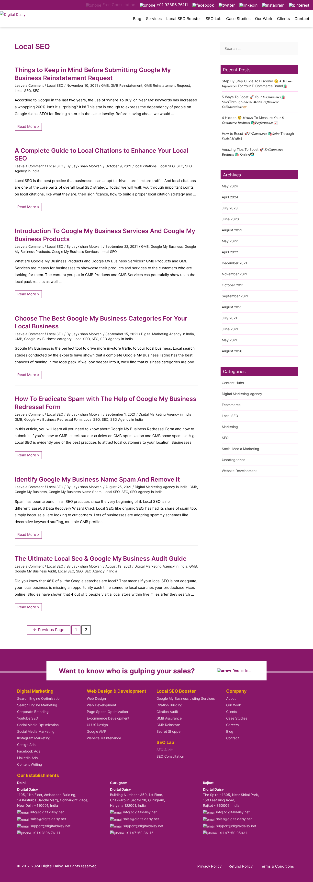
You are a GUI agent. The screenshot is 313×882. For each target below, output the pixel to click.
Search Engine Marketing (37, 705)
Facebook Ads (28, 751)
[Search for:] (259, 48)
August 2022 (232, 230)
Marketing (230, 427)
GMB (105, 85)
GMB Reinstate (168, 725)
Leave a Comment (29, 85)
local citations (145, 166)
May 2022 (230, 241)
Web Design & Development (116, 691)
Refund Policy (241, 866)
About (231, 698)
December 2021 (234, 263)
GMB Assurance (169, 718)
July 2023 (230, 208)
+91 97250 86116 (139, 833)
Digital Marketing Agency (242, 394)
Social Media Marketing (240, 449)
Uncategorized (234, 460)
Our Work (263, 18)
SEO (36, 90)
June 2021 (230, 329)
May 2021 (229, 340)
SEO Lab (214, 18)
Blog (137, 18)
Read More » (29, 126)
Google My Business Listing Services (185, 698)
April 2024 (230, 197)
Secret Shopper (169, 731)
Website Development (239, 471)
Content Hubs (233, 383)
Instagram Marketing (33, 738)
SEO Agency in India (116, 339)
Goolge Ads (26, 744)
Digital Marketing (35, 691)
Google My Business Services (75, 251)
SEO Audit (164, 750)
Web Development (101, 705)
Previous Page (48, 629)
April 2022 (230, 252)
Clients (283, 18)
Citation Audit (167, 712)
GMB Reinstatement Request (167, 85)
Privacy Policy (209, 866)
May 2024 (230, 186)
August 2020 (232, 351)
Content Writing (29, 764)
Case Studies (238, 18)
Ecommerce (231, 405)
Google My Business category (48, 339)
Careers (232, 725)
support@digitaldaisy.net (49, 826)
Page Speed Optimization (107, 712)
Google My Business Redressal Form (53, 419)
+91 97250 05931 (232, 833)
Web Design (96, 698)
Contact (301, 18)
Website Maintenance (104, 738)
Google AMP (96, 731)
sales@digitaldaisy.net (47, 819)
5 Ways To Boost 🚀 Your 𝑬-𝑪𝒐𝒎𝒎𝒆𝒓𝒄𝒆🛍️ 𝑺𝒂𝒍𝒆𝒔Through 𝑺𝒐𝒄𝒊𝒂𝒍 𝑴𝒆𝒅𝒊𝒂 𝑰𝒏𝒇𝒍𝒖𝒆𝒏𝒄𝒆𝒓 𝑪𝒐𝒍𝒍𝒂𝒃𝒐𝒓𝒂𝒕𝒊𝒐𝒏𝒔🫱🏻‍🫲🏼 (253, 102)
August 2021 (232, 307)
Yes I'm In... (241, 670)
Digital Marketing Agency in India (167, 334)
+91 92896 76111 (171, 4)
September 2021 (235, 296)
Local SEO (55, 85)
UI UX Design (97, 725)
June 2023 (230, 219)
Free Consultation (118, 4)
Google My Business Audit (35, 571)
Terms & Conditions (277, 866)
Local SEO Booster (183, 18)
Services (154, 18)
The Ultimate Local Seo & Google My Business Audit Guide (101, 558)
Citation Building (169, 705)
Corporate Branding (33, 712)
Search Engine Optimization (39, 698)
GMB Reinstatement (126, 85)
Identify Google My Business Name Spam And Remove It (97, 479)
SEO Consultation (170, 756)
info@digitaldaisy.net (46, 812)
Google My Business (167, 246)
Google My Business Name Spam (75, 492)
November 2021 (234, 274)
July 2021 (229, 318)
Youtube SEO (27, 718)
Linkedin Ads (27, 758)
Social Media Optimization (38, 725)
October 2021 (233, 285)
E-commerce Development (108, 718)
